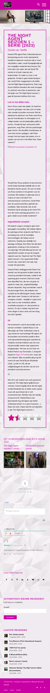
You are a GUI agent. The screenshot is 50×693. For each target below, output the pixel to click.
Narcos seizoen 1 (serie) (18, 661)
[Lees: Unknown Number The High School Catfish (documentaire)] (6, 669)
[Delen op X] (11, 579)
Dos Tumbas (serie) (16, 634)
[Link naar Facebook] (41, 687)
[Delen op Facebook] (6, 579)
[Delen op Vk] (33, 579)
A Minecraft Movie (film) (18, 654)
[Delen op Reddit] (38, 579)
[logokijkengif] (21, 5)
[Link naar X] (44, 687)
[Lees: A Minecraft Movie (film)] (6, 656)
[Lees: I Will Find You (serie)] (6, 649)
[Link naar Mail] (37, 687)
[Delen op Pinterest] (17, 579)
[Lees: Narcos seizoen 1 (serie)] (6, 662)
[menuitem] (37, 5)
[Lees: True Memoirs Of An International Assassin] (6, 642)
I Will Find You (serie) (17, 648)
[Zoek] (37, 5)
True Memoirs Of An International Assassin (25, 641)
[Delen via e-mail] (43, 579)
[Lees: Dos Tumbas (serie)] (6, 635)
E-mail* (6, 607)
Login (6, 502)
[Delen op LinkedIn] (22, 579)
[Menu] (43, 5)
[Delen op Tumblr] (27, 579)
